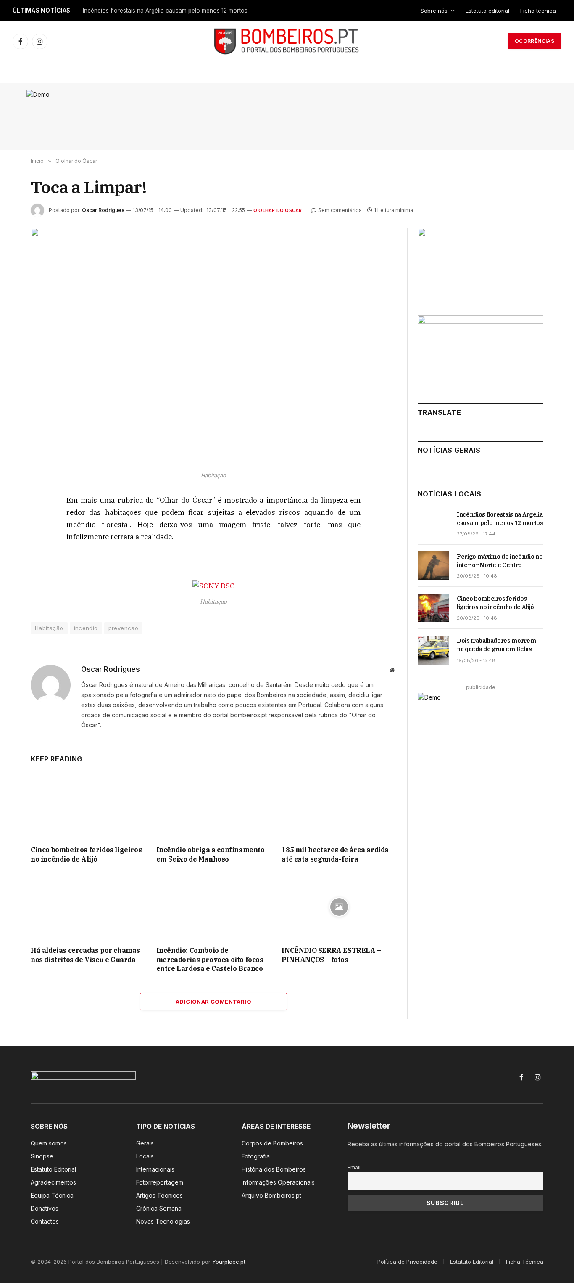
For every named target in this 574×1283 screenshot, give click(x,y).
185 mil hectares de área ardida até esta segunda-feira (335, 854)
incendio (86, 628)
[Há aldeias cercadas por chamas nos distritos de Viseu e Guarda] (88, 907)
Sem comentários (340, 210)
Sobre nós (434, 10)
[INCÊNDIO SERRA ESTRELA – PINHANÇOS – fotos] (339, 907)
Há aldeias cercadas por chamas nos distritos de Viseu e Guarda (85, 955)
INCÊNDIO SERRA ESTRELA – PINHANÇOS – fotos (331, 955)
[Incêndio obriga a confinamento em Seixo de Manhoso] (213, 806)
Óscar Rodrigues (103, 210)
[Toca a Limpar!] (213, 347)
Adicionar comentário (213, 1001)
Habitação (49, 628)
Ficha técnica (538, 10)
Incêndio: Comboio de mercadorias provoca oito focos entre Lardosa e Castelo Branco (209, 959)
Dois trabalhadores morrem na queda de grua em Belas (496, 645)
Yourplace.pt (228, 1261)
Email (354, 1167)
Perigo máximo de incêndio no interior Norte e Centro (499, 561)
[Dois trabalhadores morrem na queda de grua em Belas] (433, 650)
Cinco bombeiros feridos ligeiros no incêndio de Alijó (86, 854)
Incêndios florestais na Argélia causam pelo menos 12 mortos (500, 519)
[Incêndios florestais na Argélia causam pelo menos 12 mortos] (433, 523)
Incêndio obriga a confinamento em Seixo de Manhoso (210, 854)
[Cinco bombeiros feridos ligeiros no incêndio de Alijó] (88, 806)
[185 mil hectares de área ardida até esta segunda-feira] (339, 806)
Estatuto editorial (487, 10)
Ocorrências (534, 41)
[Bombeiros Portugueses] (286, 41)
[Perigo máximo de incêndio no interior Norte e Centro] (433, 565)
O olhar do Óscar (277, 210)
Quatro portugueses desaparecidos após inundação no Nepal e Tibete (178, 10)
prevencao (123, 628)
